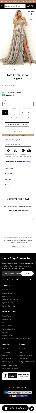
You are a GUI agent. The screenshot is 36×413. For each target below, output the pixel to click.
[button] (18, 210)
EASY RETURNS (28, 1)
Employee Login (7, 335)
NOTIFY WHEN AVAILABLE (18, 135)
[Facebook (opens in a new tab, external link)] (3, 279)
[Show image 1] (14, 69)
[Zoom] (31, 19)
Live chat (22, 349)
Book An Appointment (9, 365)
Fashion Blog (6, 358)
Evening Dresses (7, 293)
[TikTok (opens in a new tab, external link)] (26, 279)
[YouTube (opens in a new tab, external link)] (21, 279)
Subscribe (27, 273)
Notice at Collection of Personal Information (16, 339)
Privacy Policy (7, 326)
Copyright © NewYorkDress (18, 387)
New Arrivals (6, 290)
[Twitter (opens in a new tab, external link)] (7, 279)
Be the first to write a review (18, 211)
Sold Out (18, 132)
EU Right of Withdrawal (26, 362)
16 (22, 117)
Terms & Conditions (8, 329)
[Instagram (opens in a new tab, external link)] (12, 279)
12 (11, 117)
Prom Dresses (6, 296)
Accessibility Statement (10, 368)
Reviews (5, 355)
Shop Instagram (7, 362)
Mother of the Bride (8, 306)
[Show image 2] (16, 69)
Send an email (23, 352)
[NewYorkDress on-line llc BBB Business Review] (16, 373)
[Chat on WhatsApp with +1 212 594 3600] (34, 1)
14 (17, 117)
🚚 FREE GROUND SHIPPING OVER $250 (13, 1)
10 (5, 117)
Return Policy (6, 316)
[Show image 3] (19, 69)
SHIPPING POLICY (18, 246)
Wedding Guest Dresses (10, 299)
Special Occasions (8, 303)
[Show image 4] (21, 69)
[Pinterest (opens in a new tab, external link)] (17, 279)
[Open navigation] (2, 6)
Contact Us (6, 352)
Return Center (23, 358)
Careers (5, 332)
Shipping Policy (7, 319)
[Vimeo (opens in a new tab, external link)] (30, 279)
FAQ (3, 322)
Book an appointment (26, 355)
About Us (5, 349)
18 (28, 117)
